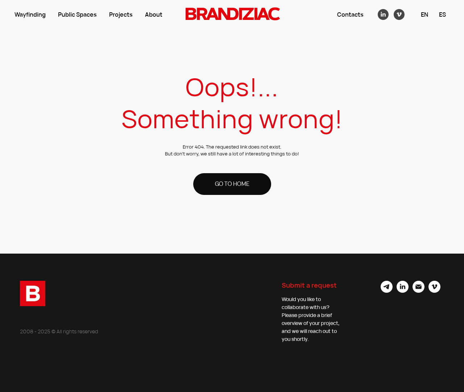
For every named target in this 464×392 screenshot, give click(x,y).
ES (442, 14)
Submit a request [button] (309, 285)
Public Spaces (77, 14)
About (153, 14)
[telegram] (387, 291)
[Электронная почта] (418, 291)
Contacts (350, 14)
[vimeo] (399, 14)
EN (424, 14)
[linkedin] (383, 14)
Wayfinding (30, 14)
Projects (121, 14)
